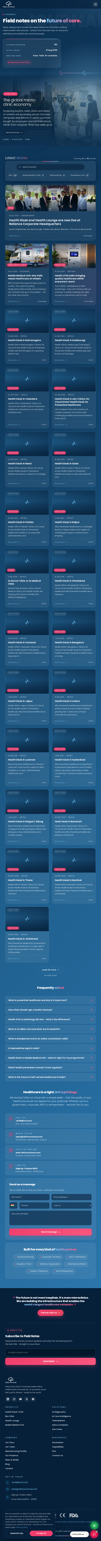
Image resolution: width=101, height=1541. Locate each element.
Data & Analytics (60, 1425)
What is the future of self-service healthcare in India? (37, 1077)
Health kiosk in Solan (67, 463)
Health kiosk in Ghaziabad (70, 580)
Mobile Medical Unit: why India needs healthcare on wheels (25, 277)
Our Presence (11, 1455)
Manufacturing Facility (16, 1451)
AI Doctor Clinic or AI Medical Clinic (24, 582)
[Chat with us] (94, 1534)
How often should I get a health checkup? (30, 1009)
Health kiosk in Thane (20, 880)
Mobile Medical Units (33, 175)
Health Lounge (12, 1420)
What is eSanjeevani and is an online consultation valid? (38, 1038)
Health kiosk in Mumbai (68, 880)
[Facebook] (33, 1399)
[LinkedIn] (7, 1399)
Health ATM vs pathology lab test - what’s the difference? (39, 1019)
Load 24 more (49, 969)
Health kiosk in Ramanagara (24, 340)
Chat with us (78, 1534)
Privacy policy (22, 1527)
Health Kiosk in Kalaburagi (70, 340)
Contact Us (57, 1455)
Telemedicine (57, 175)
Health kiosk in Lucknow (21, 759)
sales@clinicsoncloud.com (24, 1489)
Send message (49, 1232)
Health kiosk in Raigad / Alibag (25, 821)
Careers (9, 1468)
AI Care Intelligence (61, 1416)
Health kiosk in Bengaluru (69, 642)
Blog (7, 1464)
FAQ (54, 1451)
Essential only (16, 1533)
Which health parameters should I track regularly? (35, 1067)
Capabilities (58, 1447)
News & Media (12, 1459)
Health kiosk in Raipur (67, 522)
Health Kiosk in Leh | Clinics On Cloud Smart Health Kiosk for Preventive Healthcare (72, 401)
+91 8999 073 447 (19, 1482)
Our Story (9, 1442)
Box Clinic (9, 1416)
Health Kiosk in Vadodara (22, 398)
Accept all (41, 1533)
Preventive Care (79, 175)
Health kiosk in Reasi (20, 463)
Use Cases (57, 1429)
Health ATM (9, 175)
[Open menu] (95, 4)
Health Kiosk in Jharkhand (23, 938)
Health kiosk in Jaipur (20, 701)
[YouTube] (20, 1399)
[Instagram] (14, 1399)
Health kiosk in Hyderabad (70, 759)
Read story (13, 236)
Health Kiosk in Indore (67, 701)
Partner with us (49, 1312)
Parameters (57, 1442)
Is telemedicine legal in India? (24, 1048)
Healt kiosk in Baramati (68, 821)
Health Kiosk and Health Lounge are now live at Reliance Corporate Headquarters (44, 222)
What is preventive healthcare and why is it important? (37, 1000)
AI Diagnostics (59, 1412)
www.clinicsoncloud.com (64, 1535)
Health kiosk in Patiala (21, 522)
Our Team (10, 1447)
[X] (26, 1399)
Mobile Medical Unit (14, 1425)
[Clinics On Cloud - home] (8, 4)
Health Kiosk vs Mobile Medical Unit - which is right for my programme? (46, 1057)
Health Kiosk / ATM (14, 1412)
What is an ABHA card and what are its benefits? (34, 1029)
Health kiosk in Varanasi (22, 642)
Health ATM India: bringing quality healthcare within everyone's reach (70, 278)
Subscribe (49, 1361)
